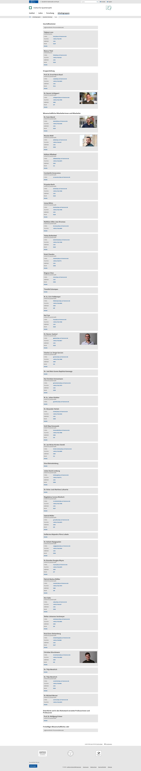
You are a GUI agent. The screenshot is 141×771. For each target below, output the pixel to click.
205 (54, 308)
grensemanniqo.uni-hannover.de (62, 383)
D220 (54, 688)
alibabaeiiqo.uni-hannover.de (61, 158)
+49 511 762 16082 (57, 657)
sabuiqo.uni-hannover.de (60, 602)
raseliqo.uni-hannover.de (60, 79)
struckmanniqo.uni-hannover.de (61, 655)
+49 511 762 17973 (57, 385)
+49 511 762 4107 (57, 142)
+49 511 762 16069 (57, 451)
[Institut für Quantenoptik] (29, 17)
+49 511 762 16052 (57, 303)
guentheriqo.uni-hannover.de (61, 401)
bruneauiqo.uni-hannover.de (61, 226)
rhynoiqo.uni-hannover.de (60, 564)
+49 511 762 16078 (57, 567)
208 (54, 590)
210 (54, 364)
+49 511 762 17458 (57, 209)
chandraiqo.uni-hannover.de (60, 258)
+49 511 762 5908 (57, 683)
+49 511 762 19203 (57, 81)
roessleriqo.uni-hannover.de (60, 583)
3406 (54, 102)
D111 (54, 86)
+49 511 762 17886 (57, 359)
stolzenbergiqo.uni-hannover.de (61, 637)
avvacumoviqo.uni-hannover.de (61, 177)
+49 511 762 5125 (57, 57)
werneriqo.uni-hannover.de (60, 699)
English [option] (110, 1)
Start (97, 2)
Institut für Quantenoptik (42, 8)
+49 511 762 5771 (57, 261)
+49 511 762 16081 (57, 621)
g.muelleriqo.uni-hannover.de (61, 520)
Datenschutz (93, 767)
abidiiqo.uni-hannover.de (60, 140)
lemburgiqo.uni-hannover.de (61, 475)
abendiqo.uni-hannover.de (60, 121)
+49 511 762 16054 (57, 228)
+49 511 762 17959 (57, 100)
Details (45, 46)
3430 (54, 163)
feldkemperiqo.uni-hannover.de (61, 301)
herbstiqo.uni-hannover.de (60, 411)
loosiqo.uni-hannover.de (59, 36)
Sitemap (110, 767)
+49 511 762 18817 (57, 340)
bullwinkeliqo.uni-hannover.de (61, 240)
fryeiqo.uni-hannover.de (59, 319)
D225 (54, 345)
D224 (54, 128)
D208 (54, 390)
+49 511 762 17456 (57, 191)
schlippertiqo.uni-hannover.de (61, 97)
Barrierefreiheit (102, 767)
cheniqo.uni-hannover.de (60, 277)
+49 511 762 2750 (57, 39)
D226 (54, 196)
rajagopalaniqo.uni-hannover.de (61, 546)
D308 (54, 265)
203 (54, 527)
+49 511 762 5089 (57, 640)
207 (54, 104)
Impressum (85, 767)
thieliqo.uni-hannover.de (60, 55)
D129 (54, 43)
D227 (54, 508)
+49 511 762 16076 (57, 702)
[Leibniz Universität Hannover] (33, 1)
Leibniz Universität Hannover (74, 767)
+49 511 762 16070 (57, 161)
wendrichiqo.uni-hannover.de (61, 681)
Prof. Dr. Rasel (99, 744)
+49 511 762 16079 (57, 522)
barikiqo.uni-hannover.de (60, 188)
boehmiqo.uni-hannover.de (60, 207)
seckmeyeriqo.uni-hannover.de (61, 619)
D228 (54, 247)
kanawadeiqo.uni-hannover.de (61, 430)
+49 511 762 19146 (57, 123)
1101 (54, 41)
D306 (54, 147)
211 (54, 165)
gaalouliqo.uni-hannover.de (60, 338)
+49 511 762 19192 (57, 414)
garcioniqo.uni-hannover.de (60, 357)
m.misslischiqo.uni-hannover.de (61, 501)
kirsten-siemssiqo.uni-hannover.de (62, 449)
